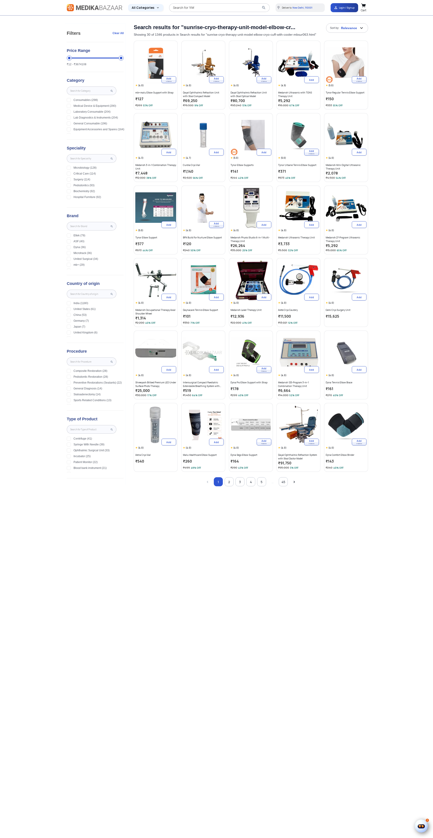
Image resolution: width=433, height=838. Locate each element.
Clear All (118, 33)
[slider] (69, 58)
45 (283, 482)
